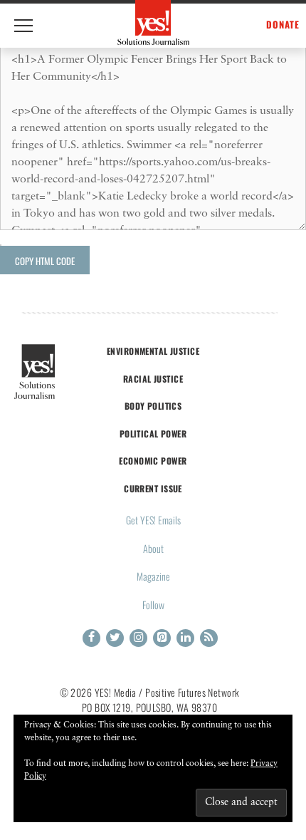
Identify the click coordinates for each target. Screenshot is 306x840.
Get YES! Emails (153, 519)
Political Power (153, 433)
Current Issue (153, 488)
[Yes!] (153, 22)
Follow (153, 604)
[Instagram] (138, 638)
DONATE (283, 24)
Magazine (153, 576)
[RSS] (209, 638)
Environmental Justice (153, 351)
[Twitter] (115, 638)
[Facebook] (91, 638)
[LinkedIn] (185, 638)
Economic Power (152, 461)
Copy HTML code (45, 261)
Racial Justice (153, 379)
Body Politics (153, 406)
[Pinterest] (162, 638)
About (153, 548)
